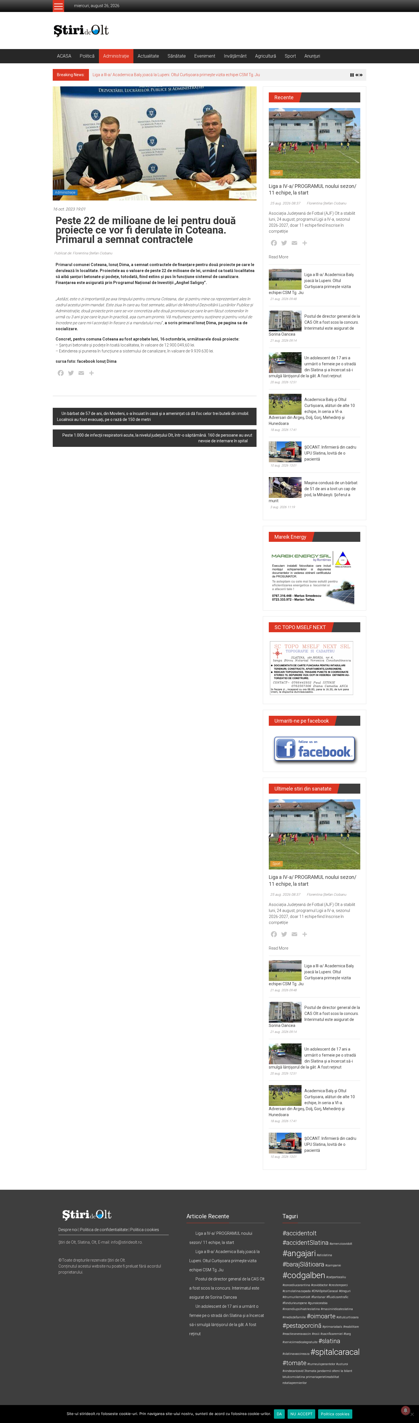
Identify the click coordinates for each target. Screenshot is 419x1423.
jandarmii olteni (328, 1371)
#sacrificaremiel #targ (335, 1334)
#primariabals (332, 1327)
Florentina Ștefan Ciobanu (326, 203)
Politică (87, 56)
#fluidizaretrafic (337, 1297)
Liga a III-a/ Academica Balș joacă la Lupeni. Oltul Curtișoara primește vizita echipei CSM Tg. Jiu (176, 74)
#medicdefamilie (294, 1317)
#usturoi (342, 1364)
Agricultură (265, 56)
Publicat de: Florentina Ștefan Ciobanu (83, 253)
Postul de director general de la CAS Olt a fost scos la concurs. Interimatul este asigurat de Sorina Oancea (227, 1288)
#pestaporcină (302, 1325)
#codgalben (303, 1275)
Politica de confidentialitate (104, 1229)
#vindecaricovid (293, 1371)
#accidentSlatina (305, 1242)
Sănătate (177, 56)
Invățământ (235, 56)
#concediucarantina (296, 1285)
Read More (278, 257)
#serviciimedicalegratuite (300, 1342)
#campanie (333, 1265)
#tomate (294, 1363)
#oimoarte (321, 1316)
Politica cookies (144, 1229)
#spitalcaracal (335, 1352)
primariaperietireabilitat (322, 1377)
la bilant (346, 1371)
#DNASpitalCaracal (325, 1291)
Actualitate (148, 56)
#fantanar (318, 1297)
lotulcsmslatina (293, 1377)
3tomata (310, 1371)
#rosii (316, 1334)
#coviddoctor (319, 1285)
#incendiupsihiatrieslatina (301, 1309)
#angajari (299, 1253)
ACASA (64, 56)
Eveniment (204, 56)
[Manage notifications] (405, 1410)
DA (279, 1414)
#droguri (345, 1291)
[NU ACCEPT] (412, 1414)
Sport (290, 56)
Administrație (116, 56)
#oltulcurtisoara (347, 1317)
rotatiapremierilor (294, 1383)
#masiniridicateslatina (337, 1309)
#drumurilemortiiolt (296, 1297)
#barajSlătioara (303, 1264)
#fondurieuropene (294, 1303)
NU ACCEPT (301, 1414)
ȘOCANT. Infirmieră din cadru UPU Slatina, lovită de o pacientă (330, 453)
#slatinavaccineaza (296, 1354)
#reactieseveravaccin (296, 1334)
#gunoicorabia (318, 1303)
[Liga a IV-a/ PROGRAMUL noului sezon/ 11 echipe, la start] (314, 143)
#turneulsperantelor (321, 1364)
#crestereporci (338, 1285)
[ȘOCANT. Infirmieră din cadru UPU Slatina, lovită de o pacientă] (285, 451)
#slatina (329, 1341)
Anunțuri (312, 56)
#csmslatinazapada (296, 1291)
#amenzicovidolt (340, 1244)
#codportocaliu (336, 1277)
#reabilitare (351, 1327)
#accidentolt (299, 1233)
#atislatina (324, 1255)
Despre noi (68, 1229)
